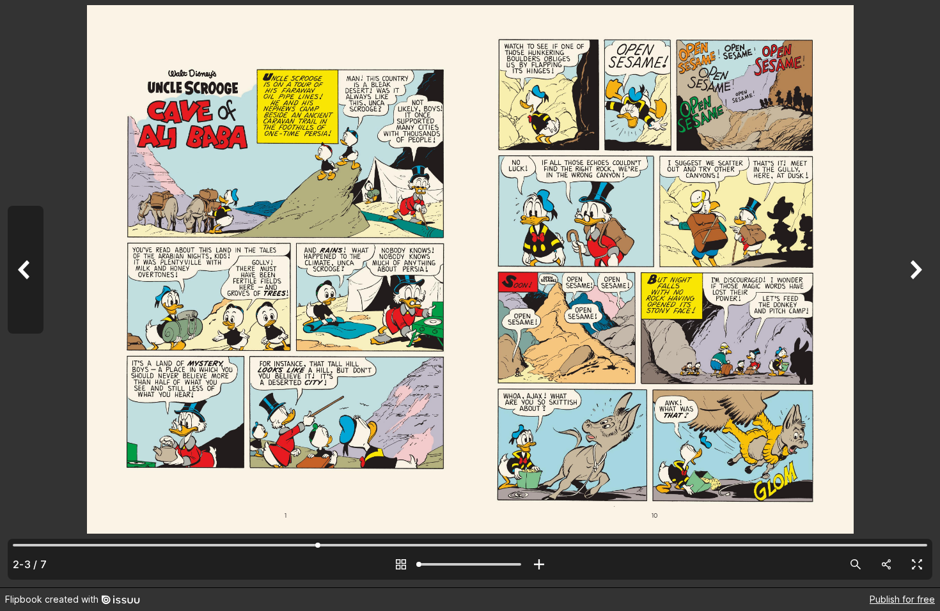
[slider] (470, 564)
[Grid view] (401, 564)
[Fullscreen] (917, 564)
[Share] (886, 564)
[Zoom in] (539, 564)
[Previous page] (25, 293)
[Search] (855, 564)
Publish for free (902, 599)
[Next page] (914, 293)
